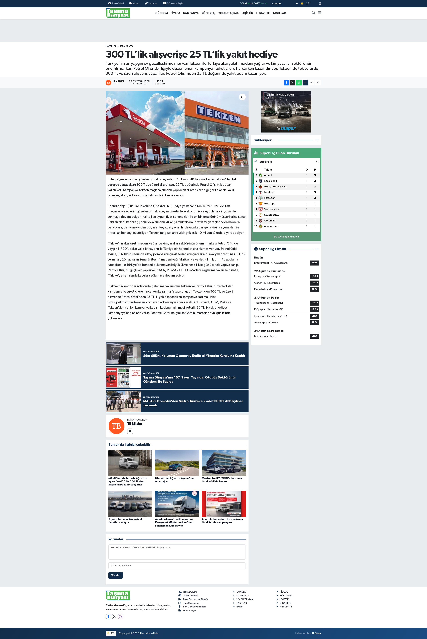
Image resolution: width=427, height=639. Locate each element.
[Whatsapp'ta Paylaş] (299, 82)
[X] (114, 616)
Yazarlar (152, 3)
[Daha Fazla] (305, 82)
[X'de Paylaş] (292, 82)
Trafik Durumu (190, 595)
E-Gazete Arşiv (174, 3)
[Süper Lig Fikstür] (317, 249)
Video (136, 3)
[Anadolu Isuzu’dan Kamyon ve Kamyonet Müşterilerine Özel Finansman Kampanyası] (177, 503)
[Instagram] (120, 616)
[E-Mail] (130, 431)
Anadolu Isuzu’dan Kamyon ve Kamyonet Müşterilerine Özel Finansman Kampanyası (174, 522)
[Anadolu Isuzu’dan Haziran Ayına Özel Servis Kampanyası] (224, 503)
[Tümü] (317, 140)
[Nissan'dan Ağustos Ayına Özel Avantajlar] (177, 462)
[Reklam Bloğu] (286, 111)
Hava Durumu (190, 592)
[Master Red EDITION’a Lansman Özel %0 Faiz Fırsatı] (224, 462)
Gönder (116, 575)
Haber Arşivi (189, 610)
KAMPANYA (191, 13)
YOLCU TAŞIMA (228, 13)
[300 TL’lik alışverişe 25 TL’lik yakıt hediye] (177, 133)
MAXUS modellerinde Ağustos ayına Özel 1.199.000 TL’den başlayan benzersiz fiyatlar (127, 481)
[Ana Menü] (319, 13)
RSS (112, 633)
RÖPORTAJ (208, 13)
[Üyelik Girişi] (318, 3)
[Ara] (314, 13)
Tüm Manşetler (191, 603)
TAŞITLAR (279, 13)
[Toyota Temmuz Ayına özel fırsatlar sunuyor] (130, 503)
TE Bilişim (134, 423)
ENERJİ (240, 606)
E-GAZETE (263, 13)
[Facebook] (108, 616)
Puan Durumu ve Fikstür (195, 599)
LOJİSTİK (247, 13)
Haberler (111, 46)
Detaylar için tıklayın (286, 236)
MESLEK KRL (286, 606)
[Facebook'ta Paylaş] (286, 82)
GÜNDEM (161, 13)
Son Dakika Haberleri (194, 606)
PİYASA (175, 13)
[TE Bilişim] (116, 426)
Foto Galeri (118, 3)
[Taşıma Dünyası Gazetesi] (118, 13)
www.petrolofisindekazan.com (130, 302)
